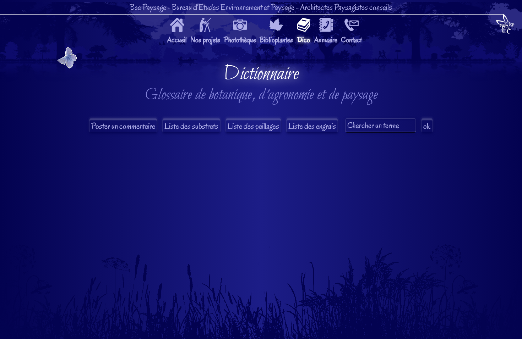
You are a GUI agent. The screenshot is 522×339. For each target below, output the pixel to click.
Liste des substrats (191, 126)
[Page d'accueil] (505, 25)
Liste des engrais (312, 126)
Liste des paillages (253, 126)
